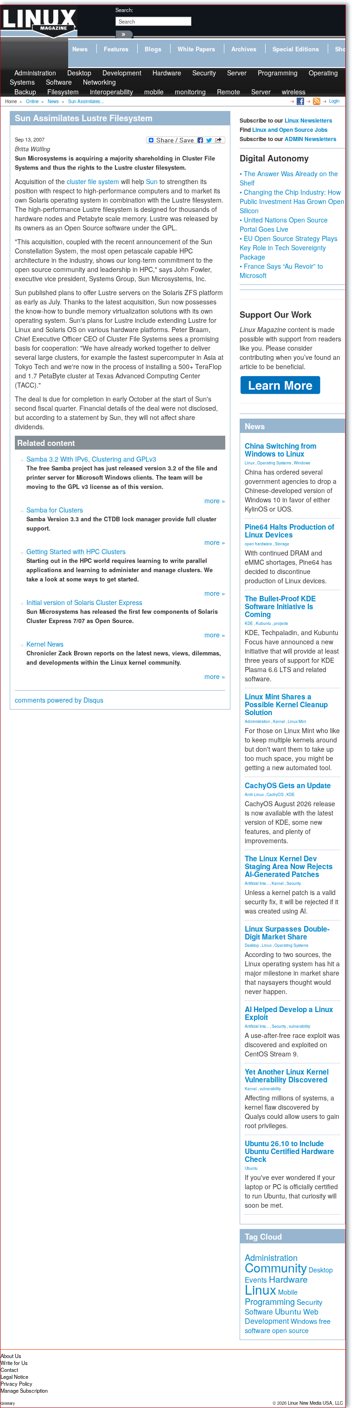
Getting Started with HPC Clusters (76, 551)
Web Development (281, 1316)
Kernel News (45, 643)
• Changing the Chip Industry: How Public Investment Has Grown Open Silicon (292, 201)
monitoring (190, 91)
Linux (249, 462)
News (80, 49)
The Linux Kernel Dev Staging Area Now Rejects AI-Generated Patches (289, 866)
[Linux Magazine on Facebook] (299, 101)
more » (214, 500)
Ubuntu (251, 1168)
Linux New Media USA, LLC (315, 1403)
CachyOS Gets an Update (288, 785)
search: (124, 9)
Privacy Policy (16, 1383)
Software (59, 81)
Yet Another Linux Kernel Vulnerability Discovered (287, 1076)
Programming (278, 72)
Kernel (279, 721)
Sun (152, 181)
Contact (9, 1369)
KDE (249, 623)
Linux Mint (297, 721)
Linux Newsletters (308, 120)
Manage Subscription (24, 1390)
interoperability (111, 91)
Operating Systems (274, 462)
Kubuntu (263, 623)
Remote (228, 91)
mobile (154, 91)
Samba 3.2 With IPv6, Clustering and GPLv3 (91, 458)
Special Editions (296, 49)
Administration (257, 721)
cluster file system (93, 181)
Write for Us (14, 1362)
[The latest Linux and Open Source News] (316, 101)
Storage (282, 543)
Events (256, 1279)
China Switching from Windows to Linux (281, 450)
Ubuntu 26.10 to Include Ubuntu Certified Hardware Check (289, 1151)
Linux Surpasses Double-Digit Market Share (287, 933)
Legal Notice (14, 1376)
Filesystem (63, 91)
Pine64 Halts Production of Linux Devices (289, 531)
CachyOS (275, 794)
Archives (243, 49)
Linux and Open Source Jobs (290, 129)
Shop (342, 49)
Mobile (288, 1292)
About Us (10, 1355)
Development (121, 72)
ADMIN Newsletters (311, 139)
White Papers (196, 49)
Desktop (252, 945)
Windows (302, 462)
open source (290, 1330)
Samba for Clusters (54, 509)
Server (237, 72)
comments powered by (59, 699)
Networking (99, 81)
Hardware (167, 72)
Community (276, 1267)
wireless (293, 91)
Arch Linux (254, 794)
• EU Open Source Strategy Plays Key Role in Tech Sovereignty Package (288, 247)
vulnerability (299, 1026)
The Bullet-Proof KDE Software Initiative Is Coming (280, 606)
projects (281, 623)
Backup (25, 91)
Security (204, 72)
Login (334, 101)
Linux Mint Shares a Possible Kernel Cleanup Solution (286, 704)
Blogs (153, 49)
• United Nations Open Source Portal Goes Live (284, 224)
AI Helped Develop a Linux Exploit (289, 1013)
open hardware (258, 543)
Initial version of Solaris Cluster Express (84, 602)
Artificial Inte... (257, 883)
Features (116, 49)
